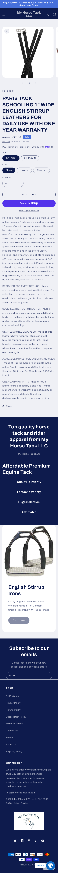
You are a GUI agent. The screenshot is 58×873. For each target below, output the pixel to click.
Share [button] (9, 406)
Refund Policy (13, 710)
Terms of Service (14, 724)
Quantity (6, 177)
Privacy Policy (13, 703)
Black (9, 170)
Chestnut (41, 170)
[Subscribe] (48, 675)
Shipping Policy (14, 751)
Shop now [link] (19, 620)
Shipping (6, 141)
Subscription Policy (16, 717)
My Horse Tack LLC (32, 865)
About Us (11, 745)
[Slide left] (22, 83)
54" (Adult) (30, 158)
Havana (24, 170)
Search (10, 738)
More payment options (29, 211)
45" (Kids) (11, 158)
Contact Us (12, 731)
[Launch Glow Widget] (50, 865)
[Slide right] (35, 83)
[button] (3, 14)
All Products (12, 696)
